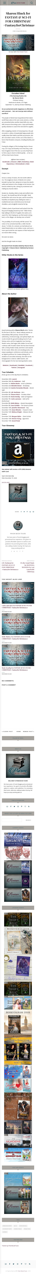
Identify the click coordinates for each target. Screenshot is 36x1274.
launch (5, 1231)
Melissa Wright (17, 412)
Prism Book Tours (22, 52)
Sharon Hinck (15, 394)
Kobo (27, 164)
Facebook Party (7, 1228)
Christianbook (20, 164)
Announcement (7, 1225)
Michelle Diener (16, 386)
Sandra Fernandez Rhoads (19, 388)
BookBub (21, 365)
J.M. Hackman (15, 392)
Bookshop (25, 162)
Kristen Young (16, 419)
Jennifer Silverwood (18, 408)
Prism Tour (27, 1228)
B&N (19, 162)
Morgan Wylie (16, 416)
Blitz (15, 1225)
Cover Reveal (23, 1225)
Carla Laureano (16, 399)
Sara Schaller (15, 405)
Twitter (13, 367)
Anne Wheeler (16, 410)
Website (5, 365)
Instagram (21, 367)
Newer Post (28, 731)
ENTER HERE (6, 482)
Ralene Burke (15, 383)
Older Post (8, 731)
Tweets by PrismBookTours (10, 1246)
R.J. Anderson (16, 381)
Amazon (14, 162)
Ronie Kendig (15, 397)
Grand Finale (16, 421)
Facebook (29, 365)
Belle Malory (15, 403)
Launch (14, 379)
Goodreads (6, 162)
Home (19, 731)
